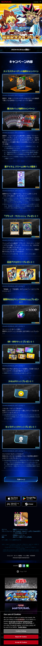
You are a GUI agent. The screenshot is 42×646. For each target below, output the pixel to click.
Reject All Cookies (21, 636)
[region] (21, 628)
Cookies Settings (21, 631)
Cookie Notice (22, 627)
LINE (27, 565)
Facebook (23, 565)
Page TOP (23, 571)
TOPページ (21, 479)
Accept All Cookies (21, 642)
